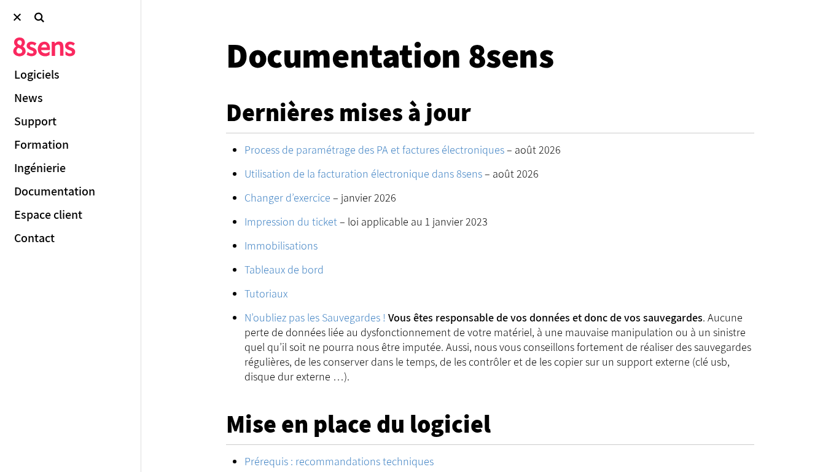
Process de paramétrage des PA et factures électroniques (374, 150)
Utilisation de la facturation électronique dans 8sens (363, 174)
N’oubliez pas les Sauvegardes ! (315, 317)
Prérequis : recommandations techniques (339, 461)
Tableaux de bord (284, 269)
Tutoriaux (265, 293)
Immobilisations (281, 245)
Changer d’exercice (287, 198)
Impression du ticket (290, 221)
